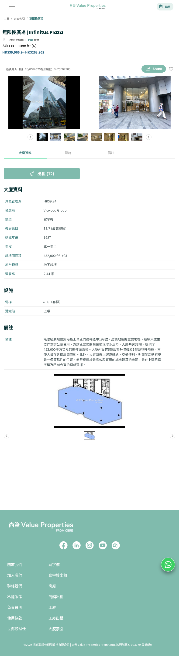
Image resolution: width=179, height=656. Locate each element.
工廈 (52, 607)
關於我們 (14, 564)
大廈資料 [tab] (25, 152)
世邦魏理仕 (16, 629)
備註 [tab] (111, 152)
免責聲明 (14, 607)
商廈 (52, 586)
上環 (30, 40)
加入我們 (14, 575)
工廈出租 (55, 618)
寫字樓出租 (57, 575)
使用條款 (14, 618)
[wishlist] (171, 69)
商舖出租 (55, 596)
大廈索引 (55, 629)
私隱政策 (14, 596)
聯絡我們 (14, 586)
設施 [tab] (68, 152)
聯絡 (168, 7)
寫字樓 (54, 564)
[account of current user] (12, 6)
